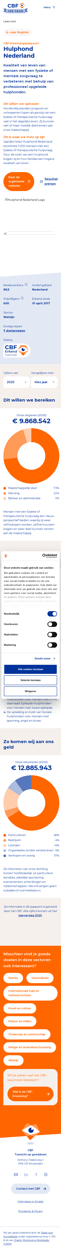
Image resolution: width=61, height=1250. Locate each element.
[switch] (52, 624)
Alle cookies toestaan (30, 669)
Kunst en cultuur (19, 1008)
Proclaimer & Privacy (30, 1211)
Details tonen (42, 658)
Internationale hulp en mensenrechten (23, 993)
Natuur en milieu (19, 1021)
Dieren (13, 978)
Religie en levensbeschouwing (29, 1047)
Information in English (30, 1201)
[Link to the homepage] (15, 7)
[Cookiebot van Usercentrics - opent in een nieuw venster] (43, 556)
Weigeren (30, 691)
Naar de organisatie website (16, 181)
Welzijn (13, 1060)
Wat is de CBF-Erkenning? (23, 1094)
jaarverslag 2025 (30, 915)
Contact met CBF (28, 1188)
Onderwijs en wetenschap (26, 1034)
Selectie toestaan (31, 680)
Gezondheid (40, 978)
